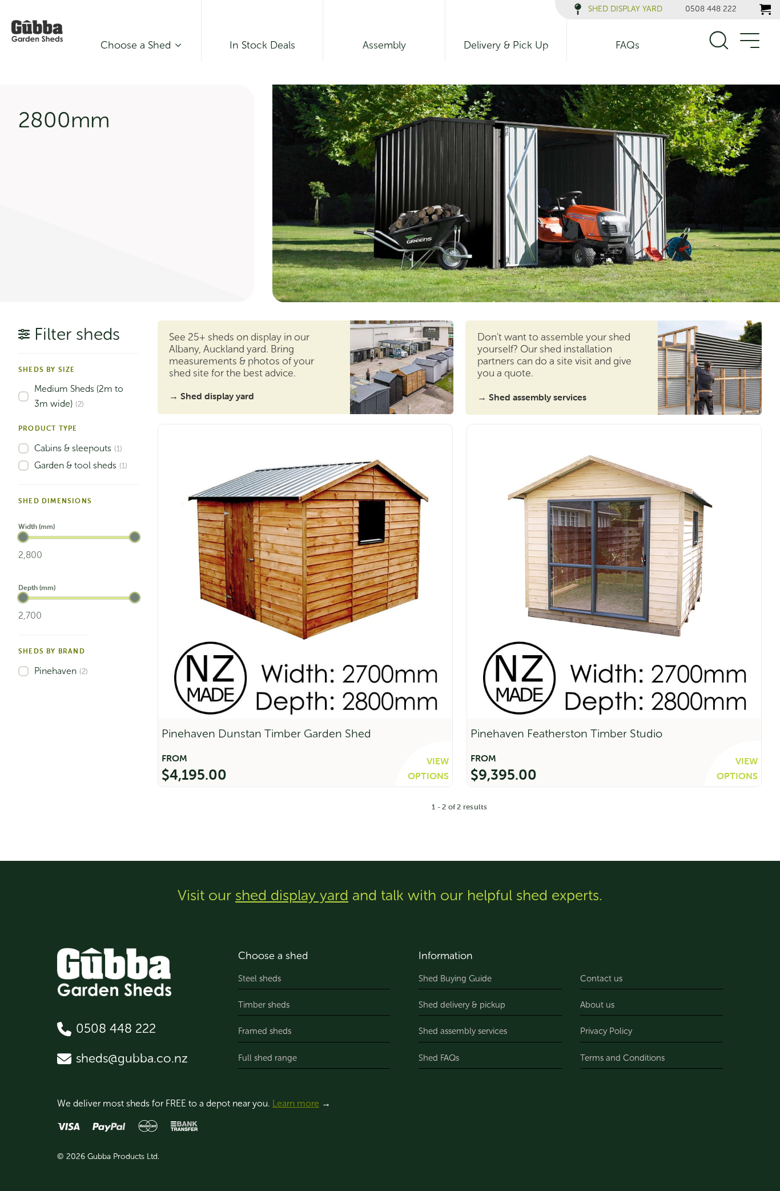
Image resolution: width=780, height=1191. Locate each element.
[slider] (23, 537)
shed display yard (291, 895)
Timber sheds (264, 1004)
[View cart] (765, 9)
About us (597, 1004)
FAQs (628, 45)
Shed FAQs (439, 1057)
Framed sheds (264, 1031)
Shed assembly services (463, 1031)
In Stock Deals (262, 45)
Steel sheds (259, 978)
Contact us (601, 978)
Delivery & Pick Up (506, 45)
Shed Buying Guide (455, 978)
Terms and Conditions (622, 1057)
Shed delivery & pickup (462, 1004)
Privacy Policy (606, 1031)
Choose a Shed (135, 45)
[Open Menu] (749, 41)
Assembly (384, 45)
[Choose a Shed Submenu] (176, 45)
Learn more (295, 1103)
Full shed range (267, 1057)
